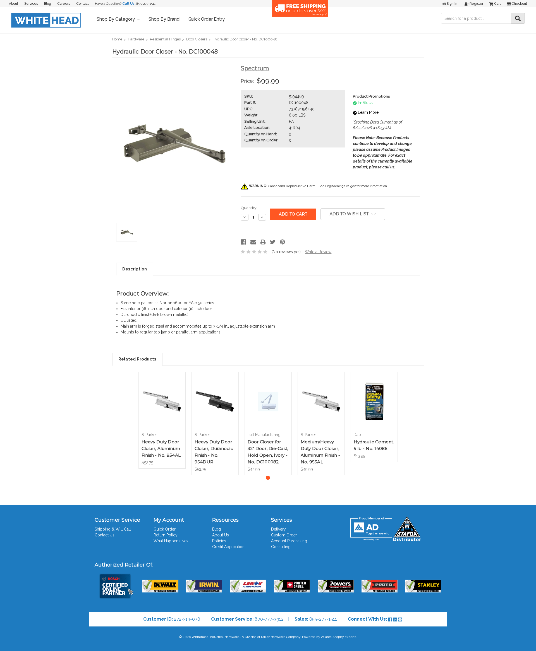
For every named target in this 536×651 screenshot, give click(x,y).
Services (31, 4)
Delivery (278, 529)
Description (134, 269)
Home (117, 39)
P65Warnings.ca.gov (340, 186)
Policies (219, 541)
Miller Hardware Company (280, 637)
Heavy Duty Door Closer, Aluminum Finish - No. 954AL (161, 448)
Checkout (519, 4)
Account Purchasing (289, 541)
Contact (82, 4)
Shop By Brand (164, 19)
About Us (220, 535)
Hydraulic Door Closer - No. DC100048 (245, 39)
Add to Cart (162, 406)
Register (476, 4)
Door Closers (196, 39)
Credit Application (228, 546)
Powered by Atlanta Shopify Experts (329, 637)
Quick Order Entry (206, 19)
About (13, 4)
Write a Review (318, 252)
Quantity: (249, 207)
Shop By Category (116, 19)
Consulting (281, 546)
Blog (47, 4)
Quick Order (165, 529)
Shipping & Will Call (113, 529)
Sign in (451, 4)
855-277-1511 (145, 4)
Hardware (136, 39)
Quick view (162, 397)
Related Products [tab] (137, 359)
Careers (63, 4)
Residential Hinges (165, 39)
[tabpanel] (161, 420)
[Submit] (518, 18)
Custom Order (284, 535)
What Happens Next (172, 541)
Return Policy (166, 535)
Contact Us (104, 535)
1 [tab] (268, 478)
